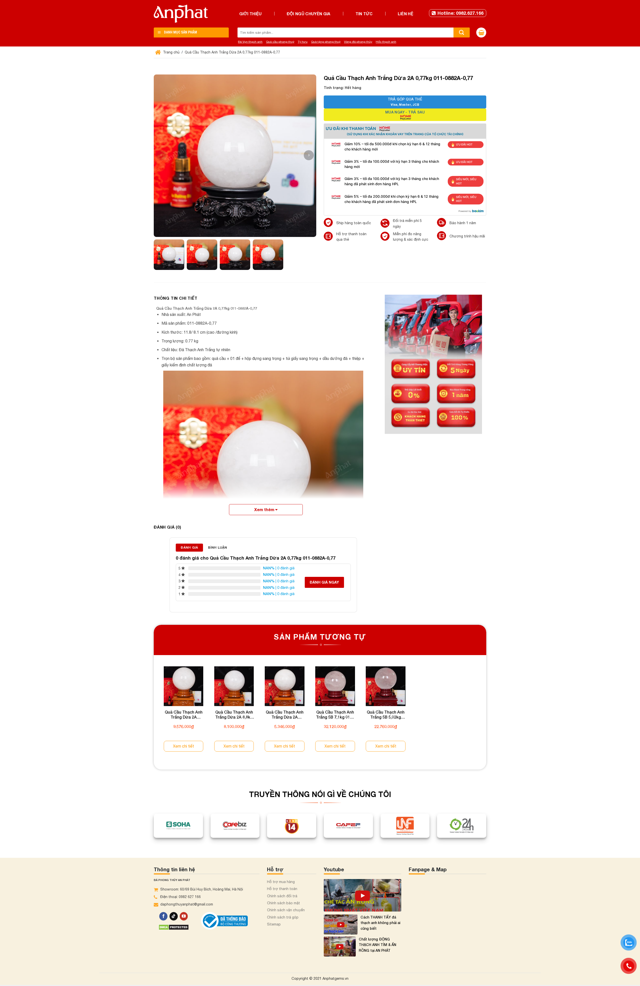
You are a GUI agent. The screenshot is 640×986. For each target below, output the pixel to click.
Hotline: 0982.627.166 (461, 13)
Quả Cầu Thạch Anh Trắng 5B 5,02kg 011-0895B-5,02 (385, 715)
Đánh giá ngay (324, 582)
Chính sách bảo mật (283, 903)
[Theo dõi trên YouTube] (184, 916)
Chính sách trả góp (282, 917)
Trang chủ (171, 52)
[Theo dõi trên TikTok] (174, 916)
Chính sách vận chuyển (286, 910)
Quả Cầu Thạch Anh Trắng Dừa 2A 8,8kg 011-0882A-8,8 (234, 715)
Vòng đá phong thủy (358, 41)
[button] (309, 155)
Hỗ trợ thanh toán (282, 889)
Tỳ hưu (303, 41)
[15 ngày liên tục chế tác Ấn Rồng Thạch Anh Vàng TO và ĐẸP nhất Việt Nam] (362, 895)
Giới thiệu (250, 13)
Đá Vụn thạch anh (250, 41)
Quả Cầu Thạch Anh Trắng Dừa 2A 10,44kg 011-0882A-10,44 (183, 715)
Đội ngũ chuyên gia (308, 13)
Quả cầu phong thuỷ (280, 41)
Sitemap (274, 924)
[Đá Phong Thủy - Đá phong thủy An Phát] (181, 13)
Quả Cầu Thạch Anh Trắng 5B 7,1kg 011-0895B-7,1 (335, 715)
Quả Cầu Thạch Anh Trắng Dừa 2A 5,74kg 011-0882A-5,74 (285, 715)
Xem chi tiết (183, 746)
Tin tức (364, 13)
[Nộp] (462, 32)
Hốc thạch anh (386, 41)
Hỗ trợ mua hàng (281, 882)
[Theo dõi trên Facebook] (163, 916)
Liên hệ (405, 13)
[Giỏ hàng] (481, 32)
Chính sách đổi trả (282, 896)
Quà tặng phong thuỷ (325, 41)
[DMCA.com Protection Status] (173, 927)
